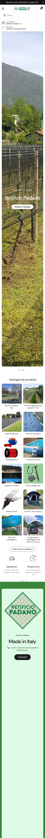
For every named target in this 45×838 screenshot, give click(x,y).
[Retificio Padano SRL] (22, 8)
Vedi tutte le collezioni (22, 549)
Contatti (22, 657)
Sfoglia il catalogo (22, 206)
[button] (12, 23)
